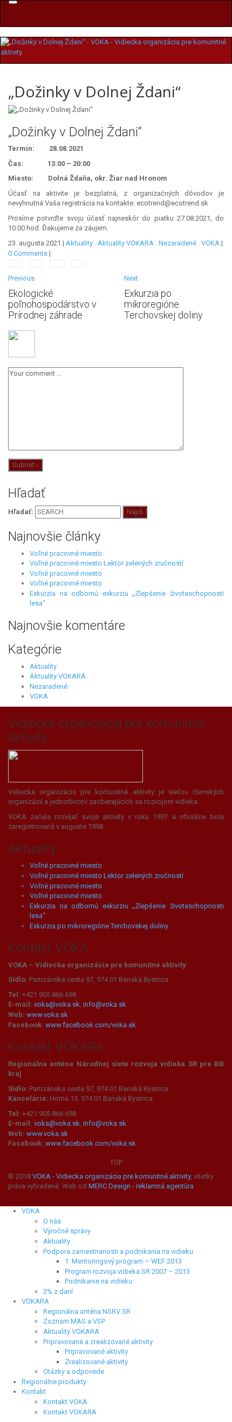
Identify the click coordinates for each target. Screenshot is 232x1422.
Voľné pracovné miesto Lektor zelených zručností (106, 563)
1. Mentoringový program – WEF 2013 (123, 1261)
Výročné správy (67, 1231)
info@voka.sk (104, 1004)
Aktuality (79, 243)
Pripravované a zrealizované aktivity (98, 1342)
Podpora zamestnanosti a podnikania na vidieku (118, 1251)
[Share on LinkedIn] (57, 264)
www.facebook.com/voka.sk (90, 1025)
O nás (52, 1221)
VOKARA (35, 1301)
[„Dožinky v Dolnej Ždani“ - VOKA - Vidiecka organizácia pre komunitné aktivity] (116, 47)
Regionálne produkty (54, 1382)
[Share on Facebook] (15, 264)
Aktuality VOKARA (126, 243)
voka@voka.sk (57, 1004)
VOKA (210, 243)
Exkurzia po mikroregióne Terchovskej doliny (99, 926)
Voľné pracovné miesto (66, 553)
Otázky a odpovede (73, 1371)
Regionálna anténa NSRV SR (87, 1311)
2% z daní (58, 1291)
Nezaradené (177, 243)
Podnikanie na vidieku (98, 1281)
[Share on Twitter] (36, 264)
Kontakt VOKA (65, 1402)
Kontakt (34, 1391)
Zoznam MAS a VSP (74, 1321)
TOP (116, 1162)
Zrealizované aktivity (96, 1362)
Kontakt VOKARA (70, 1412)
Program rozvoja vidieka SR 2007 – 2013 (127, 1271)
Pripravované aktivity (96, 1351)
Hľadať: (20, 512)
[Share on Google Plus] (78, 264)
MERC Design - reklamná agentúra (141, 1186)
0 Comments (27, 253)
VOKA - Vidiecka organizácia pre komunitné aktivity (111, 1176)
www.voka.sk (47, 1015)
